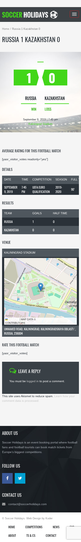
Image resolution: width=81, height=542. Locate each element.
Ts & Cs (30, 535)
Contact (51, 535)
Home (5, 28)
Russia (8, 221)
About (12, 535)
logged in (33, 381)
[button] (40, 287)
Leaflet (13, 319)
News (56, 526)
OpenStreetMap (47, 319)
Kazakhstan (11, 230)
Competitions (33, 526)
